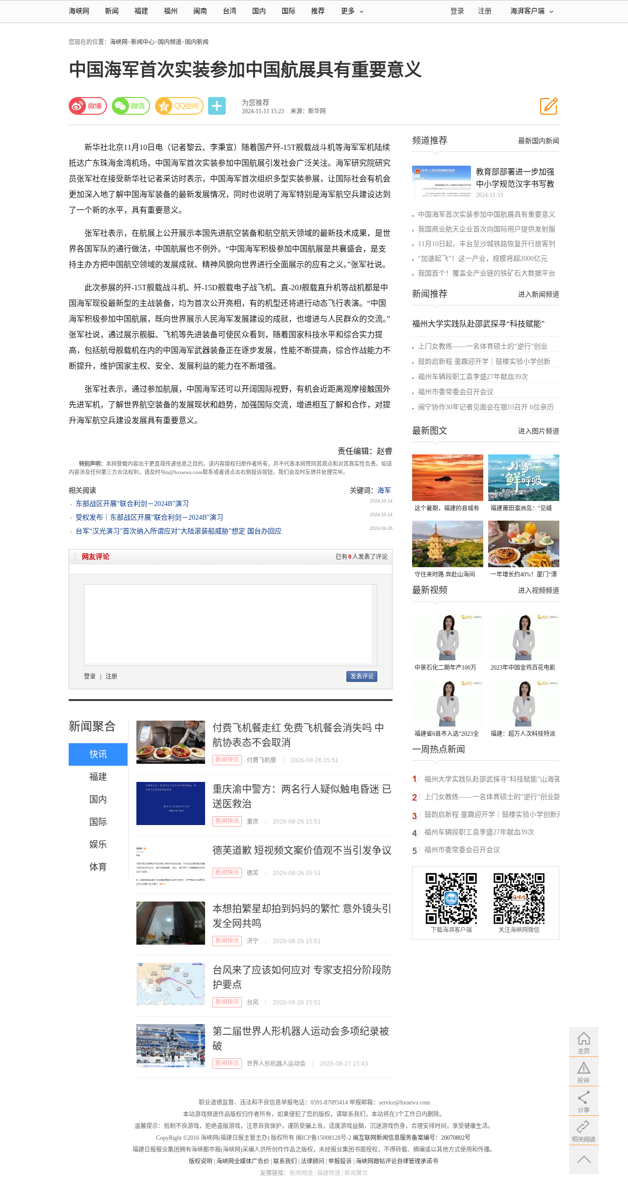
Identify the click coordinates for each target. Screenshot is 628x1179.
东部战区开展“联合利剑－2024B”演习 (132, 503)
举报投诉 (340, 1161)
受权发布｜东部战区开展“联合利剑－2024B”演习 (149, 517)
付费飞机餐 (261, 760)
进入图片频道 (538, 431)
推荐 (318, 11)
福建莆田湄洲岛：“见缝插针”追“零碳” (521, 509)
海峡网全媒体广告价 (242, 1161)
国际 (288, 11)
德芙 (253, 873)
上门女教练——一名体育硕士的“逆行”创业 (483, 346)
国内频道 (170, 42)
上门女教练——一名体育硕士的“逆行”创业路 (492, 797)
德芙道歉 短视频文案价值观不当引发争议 (302, 850)
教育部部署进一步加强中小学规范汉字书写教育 (515, 179)
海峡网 (79, 11)
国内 (259, 11)
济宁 (253, 941)
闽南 (200, 11)
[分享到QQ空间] (179, 106)
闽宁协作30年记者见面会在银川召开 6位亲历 (486, 407)
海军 (384, 490)
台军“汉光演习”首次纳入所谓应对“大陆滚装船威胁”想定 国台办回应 (179, 531)
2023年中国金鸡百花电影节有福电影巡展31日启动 (523, 668)
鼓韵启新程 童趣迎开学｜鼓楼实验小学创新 (484, 361)
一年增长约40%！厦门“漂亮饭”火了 (524, 575)
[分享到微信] (131, 106)
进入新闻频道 (538, 294)
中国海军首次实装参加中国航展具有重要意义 (486, 214)
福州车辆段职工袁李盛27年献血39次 (473, 376)
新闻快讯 (227, 759)
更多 (348, 11)
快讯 (98, 754)
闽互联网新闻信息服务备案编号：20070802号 (412, 1137)
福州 (171, 11)
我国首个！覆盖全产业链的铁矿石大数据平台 (486, 273)
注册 (485, 11)
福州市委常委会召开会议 (456, 392)
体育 (98, 867)
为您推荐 (255, 102)
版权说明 (200, 1161)
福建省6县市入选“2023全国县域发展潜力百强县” (447, 734)
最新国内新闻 (538, 141)
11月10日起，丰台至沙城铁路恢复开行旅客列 (486, 244)
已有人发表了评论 (362, 556)
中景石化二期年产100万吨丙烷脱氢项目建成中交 (447, 668)
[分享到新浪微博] (88, 106)
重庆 (253, 821)
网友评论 (95, 556)
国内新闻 (197, 42)
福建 (141, 11)
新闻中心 (143, 42)
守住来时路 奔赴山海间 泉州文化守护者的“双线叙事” (445, 575)
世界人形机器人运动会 (276, 1063)
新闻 (112, 11)
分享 (218, 106)
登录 (90, 676)
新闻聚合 (92, 726)
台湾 (229, 11)
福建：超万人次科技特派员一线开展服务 (523, 734)
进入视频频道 (538, 590)
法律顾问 (312, 1161)
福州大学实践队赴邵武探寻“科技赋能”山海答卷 (492, 781)
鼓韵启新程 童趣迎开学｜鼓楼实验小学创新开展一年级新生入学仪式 (494, 816)
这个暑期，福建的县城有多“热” (447, 509)
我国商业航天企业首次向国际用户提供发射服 (486, 229)
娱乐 (98, 845)
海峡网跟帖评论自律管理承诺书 (397, 1161)
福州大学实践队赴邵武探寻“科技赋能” (478, 324)
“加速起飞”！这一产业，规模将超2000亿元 (483, 258)
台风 (253, 1002)
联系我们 (285, 1161)
